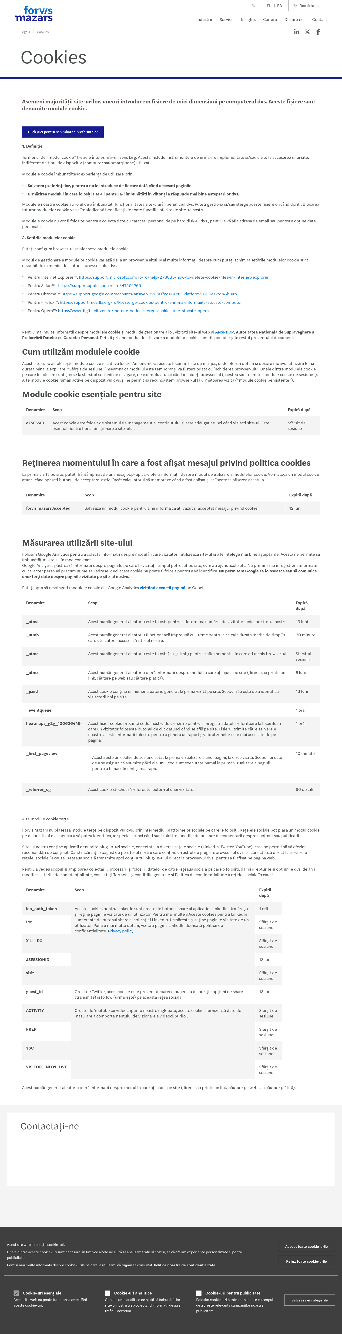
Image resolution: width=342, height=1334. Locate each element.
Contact (319, 19)
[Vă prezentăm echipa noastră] (132, 1156)
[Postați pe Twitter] (307, 31)
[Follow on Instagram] (194, 1206)
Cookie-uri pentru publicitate (233, 1293)
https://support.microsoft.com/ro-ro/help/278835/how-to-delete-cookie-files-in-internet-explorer (174, 277)
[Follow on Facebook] (205, 1206)
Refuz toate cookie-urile (306, 1261)
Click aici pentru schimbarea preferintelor (63, 131)
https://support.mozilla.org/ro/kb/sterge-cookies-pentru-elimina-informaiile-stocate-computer (151, 302)
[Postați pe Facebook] (318, 31)
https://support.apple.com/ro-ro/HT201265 (99, 285)
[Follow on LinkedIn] (172, 1206)
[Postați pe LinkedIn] (296, 31)
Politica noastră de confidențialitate (184, 1265)
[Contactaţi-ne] (55, 1156)
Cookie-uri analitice (133, 1293)
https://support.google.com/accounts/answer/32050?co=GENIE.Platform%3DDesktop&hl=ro (149, 294)
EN (269, 5)
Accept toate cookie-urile (306, 1246)
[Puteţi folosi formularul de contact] (286, 1156)
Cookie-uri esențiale (42, 1293)
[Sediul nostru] (209, 1156)
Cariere (270, 19)
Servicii (227, 19)
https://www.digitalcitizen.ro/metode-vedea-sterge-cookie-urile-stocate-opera (133, 310)
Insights (248, 19)
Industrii (204, 19)
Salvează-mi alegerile (310, 1300)
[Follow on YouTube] (216, 1206)
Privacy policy (120, 931)
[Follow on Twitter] (183, 1206)
